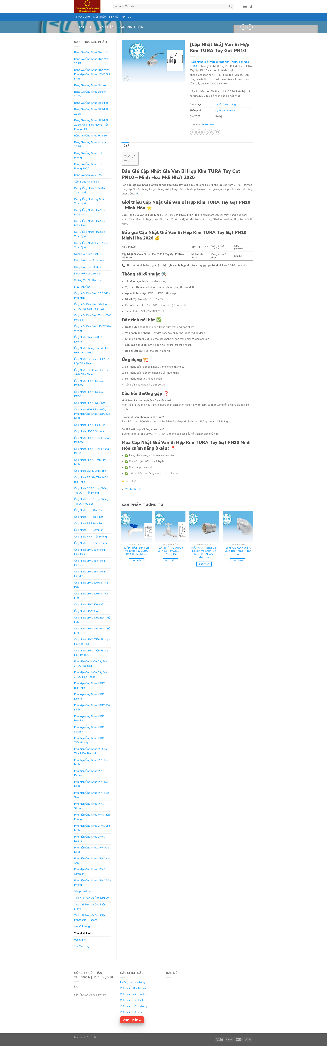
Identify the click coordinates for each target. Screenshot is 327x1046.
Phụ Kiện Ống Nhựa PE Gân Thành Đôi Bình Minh (90, 751)
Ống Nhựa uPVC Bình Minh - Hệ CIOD (90, 552)
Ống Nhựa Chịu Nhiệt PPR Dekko (89, 339)
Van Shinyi (80, 940)
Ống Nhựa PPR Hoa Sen (88, 523)
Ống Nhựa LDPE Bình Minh (90, 471)
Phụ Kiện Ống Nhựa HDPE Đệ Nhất (92, 707)
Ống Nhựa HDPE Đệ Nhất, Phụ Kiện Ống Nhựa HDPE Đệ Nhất (92, 414)
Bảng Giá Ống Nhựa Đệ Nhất (91, 103)
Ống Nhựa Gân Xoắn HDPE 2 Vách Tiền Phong (91, 372)
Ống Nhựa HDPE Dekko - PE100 (89, 383)
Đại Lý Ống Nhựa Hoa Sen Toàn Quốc (89, 234)
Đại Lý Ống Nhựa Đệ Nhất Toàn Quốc (89, 201)
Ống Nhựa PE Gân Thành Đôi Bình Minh (91, 480)
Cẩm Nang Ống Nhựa (86, 182)
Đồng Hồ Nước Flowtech (89, 260)
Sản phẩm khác (83, 891)
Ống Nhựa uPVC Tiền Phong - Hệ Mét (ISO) (92, 653)
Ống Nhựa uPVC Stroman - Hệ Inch (92, 620)
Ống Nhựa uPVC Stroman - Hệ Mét (92, 631)
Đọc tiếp (137, 560)
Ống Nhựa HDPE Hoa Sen (89, 425)
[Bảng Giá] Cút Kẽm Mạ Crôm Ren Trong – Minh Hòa (238, 551)
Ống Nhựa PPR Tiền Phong (90, 537)
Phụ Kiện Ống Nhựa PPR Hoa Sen (91, 795)
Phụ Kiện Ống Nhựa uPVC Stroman (89, 872)
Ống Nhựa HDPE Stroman (89, 431)
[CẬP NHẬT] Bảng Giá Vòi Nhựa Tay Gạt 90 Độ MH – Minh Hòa (136, 551)
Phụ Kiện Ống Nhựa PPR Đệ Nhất (91, 784)
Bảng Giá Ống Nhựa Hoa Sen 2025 (91, 144)
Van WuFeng (81, 946)
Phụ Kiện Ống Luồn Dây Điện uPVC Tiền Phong (91, 675)
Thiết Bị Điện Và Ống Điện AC (92, 898)
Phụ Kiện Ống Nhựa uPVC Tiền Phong (92, 883)
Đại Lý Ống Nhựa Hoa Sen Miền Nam (89, 212)
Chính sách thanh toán (133, 988)
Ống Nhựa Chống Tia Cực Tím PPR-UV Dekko (91, 350)
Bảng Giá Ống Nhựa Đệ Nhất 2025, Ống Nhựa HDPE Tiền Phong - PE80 (91, 124)
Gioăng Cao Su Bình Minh (88, 280)
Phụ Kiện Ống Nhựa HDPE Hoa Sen (90, 718)
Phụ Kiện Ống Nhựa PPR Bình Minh (91, 762)
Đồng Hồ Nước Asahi (86, 254)
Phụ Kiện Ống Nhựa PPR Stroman (89, 806)
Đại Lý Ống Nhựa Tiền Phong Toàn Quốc (91, 245)
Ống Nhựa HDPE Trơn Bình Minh (90, 462)
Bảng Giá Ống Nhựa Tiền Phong (88, 155)
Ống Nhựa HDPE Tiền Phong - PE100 (92, 440)
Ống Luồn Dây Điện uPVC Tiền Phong (92, 328)
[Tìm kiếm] (230, 6)
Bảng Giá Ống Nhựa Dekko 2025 (90, 94)
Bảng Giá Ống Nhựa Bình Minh (91, 52)
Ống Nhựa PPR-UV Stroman (91, 543)
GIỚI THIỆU (99, 16)
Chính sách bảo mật (131, 1012)
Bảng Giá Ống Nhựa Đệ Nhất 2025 (91, 111)
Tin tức (126, 16)
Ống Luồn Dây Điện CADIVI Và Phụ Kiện (92, 296)
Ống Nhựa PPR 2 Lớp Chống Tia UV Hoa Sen (91, 501)
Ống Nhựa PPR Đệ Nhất (88, 517)
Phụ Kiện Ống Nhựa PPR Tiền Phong (92, 817)
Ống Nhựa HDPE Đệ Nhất (89, 403)
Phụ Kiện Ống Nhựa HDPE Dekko (90, 696)
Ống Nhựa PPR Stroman (88, 530)
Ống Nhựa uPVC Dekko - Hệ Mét (91, 596)
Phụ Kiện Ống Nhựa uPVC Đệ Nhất (91, 850)
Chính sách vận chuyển (133, 994)
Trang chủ (83, 27)
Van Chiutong (82, 926)
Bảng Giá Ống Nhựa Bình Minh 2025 (91, 61)
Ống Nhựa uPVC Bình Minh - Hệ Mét (90, 574)
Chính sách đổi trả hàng (133, 1006)
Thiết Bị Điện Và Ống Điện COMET (90, 907)
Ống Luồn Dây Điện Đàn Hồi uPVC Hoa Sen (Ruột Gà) (90, 306)
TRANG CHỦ (83, 16)
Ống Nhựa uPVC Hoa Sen (89, 611)
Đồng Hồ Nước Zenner (87, 273)
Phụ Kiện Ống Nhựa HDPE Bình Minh (90, 685)
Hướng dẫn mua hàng (132, 982)
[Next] (252, 542)
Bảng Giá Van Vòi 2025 (88, 175)
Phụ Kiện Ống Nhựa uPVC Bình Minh (92, 828)
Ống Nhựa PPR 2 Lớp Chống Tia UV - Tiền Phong (91, 490)
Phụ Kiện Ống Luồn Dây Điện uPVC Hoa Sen (91, 664)
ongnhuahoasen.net (225, 110)
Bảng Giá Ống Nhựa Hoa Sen (91, 135)
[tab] (125, 145)
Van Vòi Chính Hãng (225, 104)
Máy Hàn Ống (82, 287)
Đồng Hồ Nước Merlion (88, 267)
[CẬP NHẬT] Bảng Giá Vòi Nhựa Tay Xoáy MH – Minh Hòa (170, 551)
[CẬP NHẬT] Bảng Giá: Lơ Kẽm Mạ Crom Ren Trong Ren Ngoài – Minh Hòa (204, 552)
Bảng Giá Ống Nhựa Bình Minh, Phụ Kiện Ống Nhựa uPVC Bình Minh (92, 74)
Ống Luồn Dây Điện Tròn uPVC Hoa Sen (92, 318)
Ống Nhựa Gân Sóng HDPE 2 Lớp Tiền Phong (91, 361)
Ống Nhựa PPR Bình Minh (89, 510)
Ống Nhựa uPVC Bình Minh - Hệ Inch (90, 563)
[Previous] (121, 542)
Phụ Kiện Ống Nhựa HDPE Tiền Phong (90, 740)
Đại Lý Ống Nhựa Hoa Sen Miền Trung (89, 223)
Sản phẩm (106, 27)
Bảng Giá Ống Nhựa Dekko (90, 85)
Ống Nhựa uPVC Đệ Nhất (89, 604)
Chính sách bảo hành (132, 1000)
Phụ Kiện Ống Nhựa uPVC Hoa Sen (92, 861)
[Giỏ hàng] (245, 6)
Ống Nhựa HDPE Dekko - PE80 (89, 394)
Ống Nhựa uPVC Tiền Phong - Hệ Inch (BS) (92, 642)
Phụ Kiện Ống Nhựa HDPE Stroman (90, 729)
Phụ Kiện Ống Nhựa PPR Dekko (89, 773)
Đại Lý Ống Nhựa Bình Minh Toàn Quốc (90, 190)
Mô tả (125, 145)
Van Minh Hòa (131, 27)
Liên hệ (113, 16)
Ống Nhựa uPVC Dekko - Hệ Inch (91, 585)
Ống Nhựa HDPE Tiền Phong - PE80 (92, 451)
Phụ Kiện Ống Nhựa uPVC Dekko (89, 839)
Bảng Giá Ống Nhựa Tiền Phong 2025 (88, 166)
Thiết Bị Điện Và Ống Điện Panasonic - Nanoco (90, 918)
